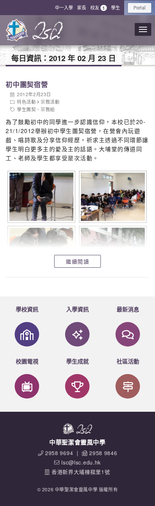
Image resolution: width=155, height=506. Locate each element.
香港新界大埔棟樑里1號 (81, 471)
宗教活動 (50, 101)
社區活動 (128, 361)
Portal (140, 8)
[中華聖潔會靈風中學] (17, 30)
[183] (40, 197)
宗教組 (48, 109)
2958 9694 (59, 453)
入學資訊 (77, 309)
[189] (112, 197)
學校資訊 (27, 309)
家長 (81, 7)
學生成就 (77, 361)
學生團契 (26, 109)
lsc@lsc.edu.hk (81, 462)
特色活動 (26, 101)
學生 (115, 7)
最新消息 (128, 309)
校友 (97, 7)
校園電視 (27, 361)
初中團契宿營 (27, 84)
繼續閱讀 (77, 261)
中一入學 (64, 7)
